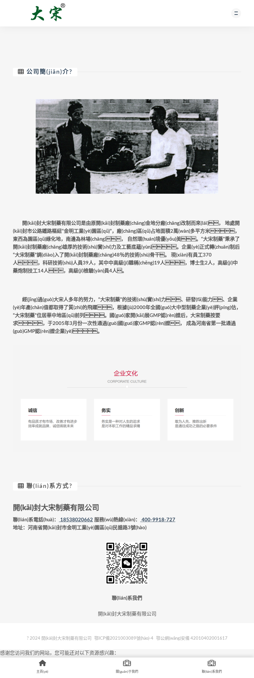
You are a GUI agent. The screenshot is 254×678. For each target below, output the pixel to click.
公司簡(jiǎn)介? (49, 72)
